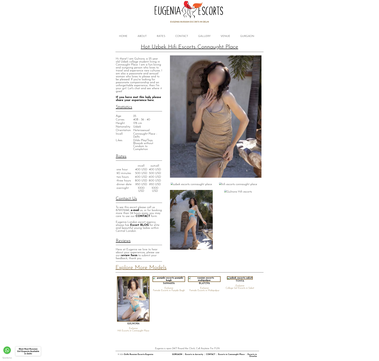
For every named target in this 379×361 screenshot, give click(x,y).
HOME (123, 36)
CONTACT (181, 36)
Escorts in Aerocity (194, 354)
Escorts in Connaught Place (231, 354)
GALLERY (204, 36)
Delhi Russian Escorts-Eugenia (138, 354)
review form (129, 255)
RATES (161, 36)
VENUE (225, 36)
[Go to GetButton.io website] (7, 358)
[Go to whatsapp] (7, 350)
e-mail (135, 210)
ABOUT (142, 36)
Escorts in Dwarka (252, 355)
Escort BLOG (139, 225)
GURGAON (247, 36)
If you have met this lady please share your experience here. (138, 99)
